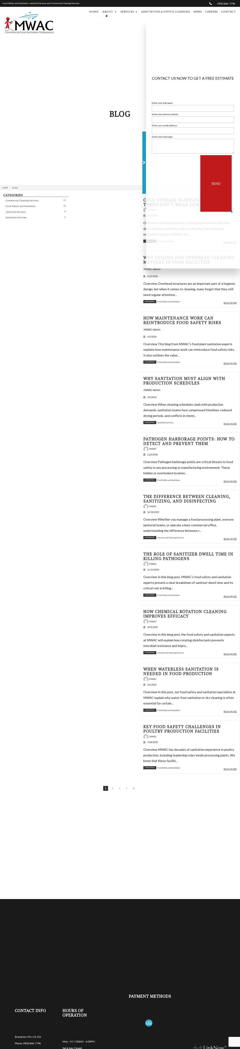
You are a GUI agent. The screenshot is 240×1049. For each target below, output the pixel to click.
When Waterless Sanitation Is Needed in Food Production (181, 671)
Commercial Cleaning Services (36, 200)
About (108, 11)
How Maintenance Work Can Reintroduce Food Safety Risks (182, 320)
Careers (211, 11)
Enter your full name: (162, 104)
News (197, 11)
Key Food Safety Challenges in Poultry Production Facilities (182, 729)
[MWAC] (29, 19)
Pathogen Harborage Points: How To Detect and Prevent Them (189, 441)
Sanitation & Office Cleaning (165, 11)
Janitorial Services (36, 212)
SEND (216, 184)
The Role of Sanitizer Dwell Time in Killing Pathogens (188, 556)
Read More (230, 303)
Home (93, 11)
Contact (228, 11)
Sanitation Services (36, 217)
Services (127, 11)
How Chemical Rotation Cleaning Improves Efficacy (185, 614)
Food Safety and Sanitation (36, 206)
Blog (15, 188)
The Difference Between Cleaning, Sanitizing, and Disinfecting (186, 499)
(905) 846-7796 (226, 3)
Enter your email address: (165, 126)
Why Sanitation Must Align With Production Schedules (184, 381)
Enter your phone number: (165, 115)
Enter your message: (162, 137)
